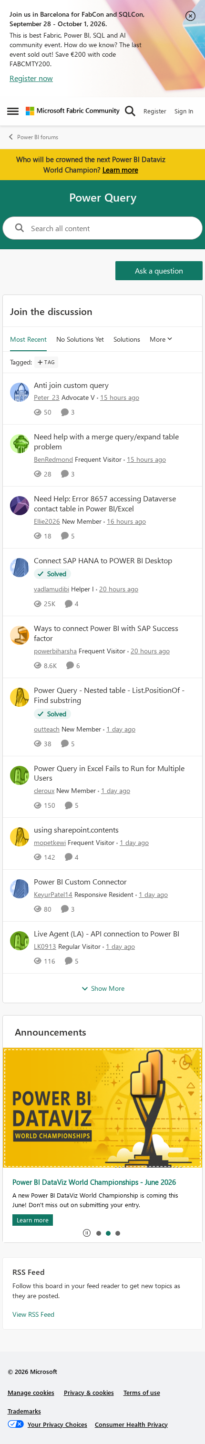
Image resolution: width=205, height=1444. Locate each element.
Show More (107, 988)
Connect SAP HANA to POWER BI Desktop (103, 560)
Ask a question (159, 270)
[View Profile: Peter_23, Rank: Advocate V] (19, 392)
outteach (47, 728)
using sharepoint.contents (76, 829)
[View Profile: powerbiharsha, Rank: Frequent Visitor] (19, 635)
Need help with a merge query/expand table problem (106, 441)
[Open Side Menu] (12, 111)
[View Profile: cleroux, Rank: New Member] (19, 775)
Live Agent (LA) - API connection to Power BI (106, 933)
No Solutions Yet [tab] (80, 339)
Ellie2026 (47, 521)
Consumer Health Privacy (131, 1424)
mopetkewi (50, 842)
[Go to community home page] (73, 111)
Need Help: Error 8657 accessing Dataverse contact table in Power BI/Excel (105, 503)
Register (155, 111)
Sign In (183, 111)
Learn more (120, 169)
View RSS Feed (33, 1314)
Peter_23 (47, 397)
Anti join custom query (71, 385)
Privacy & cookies (89, 1392)
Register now (31, 78)
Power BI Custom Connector (80, 881)
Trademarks (24, 1411)
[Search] (130, 111)
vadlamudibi (51, 588)
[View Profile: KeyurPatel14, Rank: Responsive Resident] (19, 888)
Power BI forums (37, 137)
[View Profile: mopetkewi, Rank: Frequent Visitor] (19, 836)
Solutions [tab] (126, 339)
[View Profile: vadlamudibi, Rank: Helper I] (19, 567)
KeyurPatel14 (53, 894)
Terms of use (141, 1392)
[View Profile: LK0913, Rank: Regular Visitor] (19, 940)
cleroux (44, 790)
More (157, 339)
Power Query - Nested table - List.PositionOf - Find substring (109, 695)
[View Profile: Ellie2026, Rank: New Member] (19, 505)
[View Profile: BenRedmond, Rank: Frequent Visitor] (19, 443)
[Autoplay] (86, 1233)
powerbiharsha (55, 650)
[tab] (98, 1233)
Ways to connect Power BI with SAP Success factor (106, 633)
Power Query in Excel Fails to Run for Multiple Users (109, 773)
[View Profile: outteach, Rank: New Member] (19, 697)
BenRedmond (53, 459)
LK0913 (45, 946)
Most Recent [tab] (28, 339)
